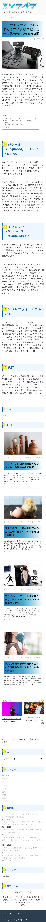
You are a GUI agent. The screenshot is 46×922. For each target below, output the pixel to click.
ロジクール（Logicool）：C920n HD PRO (19, 118)
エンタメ (6, 785)
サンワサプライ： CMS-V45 (14, 124)
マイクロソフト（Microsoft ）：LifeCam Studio (18, 121)
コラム (5, 789)
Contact (5, 914)
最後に (7, 127)
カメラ (7, 80)
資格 (4, 795)
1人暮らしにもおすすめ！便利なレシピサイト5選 (35, 720)
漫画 (4, 792)
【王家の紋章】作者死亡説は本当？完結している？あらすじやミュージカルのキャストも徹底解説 (22, 840)
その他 (5, 779)
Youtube (6, 776)
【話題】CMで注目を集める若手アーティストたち (11, 721)
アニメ (5, 782)
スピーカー (7, 199)
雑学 (4, 415)
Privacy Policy (16, 914)
